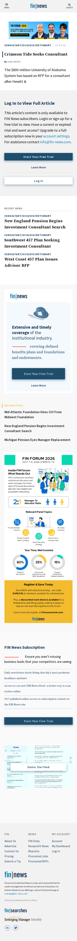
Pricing (9, 856)
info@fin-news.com (55, 141)
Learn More (38, 167)
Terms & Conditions (13, 900)
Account (57, 841)
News (32, 834)
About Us (10, 841)
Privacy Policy (30, 900)
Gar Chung (14, 61)
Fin (6, 834)
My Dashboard (61, 846)
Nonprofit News (38, 846)
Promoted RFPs (38, 861)
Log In (38, 181)
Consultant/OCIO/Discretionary (27, 45)
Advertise (10, 846)
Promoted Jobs (38, 856)
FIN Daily (34, 841)
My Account (61, 834)
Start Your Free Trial (38, 157)
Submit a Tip (12, 861)
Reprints (33, 851)
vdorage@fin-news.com (15, 893)
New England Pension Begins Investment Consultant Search (34, 428)
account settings (56, 136)
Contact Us (11, 851)
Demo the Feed (38, 767)
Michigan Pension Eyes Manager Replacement (37, 440)
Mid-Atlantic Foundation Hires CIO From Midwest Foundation (33, 414)
